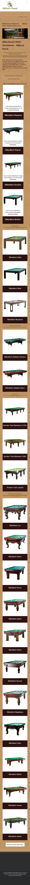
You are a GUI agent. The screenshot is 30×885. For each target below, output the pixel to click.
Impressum (11, 875)
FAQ (5, 874)
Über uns (11, 874)
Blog (19, 874)
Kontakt (19, 875)
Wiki (8, 874)
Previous (21, 16)
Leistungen (25, 872)
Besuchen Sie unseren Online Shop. (15, 844)
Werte (17, 874)
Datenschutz (15, 875)
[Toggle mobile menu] (27, 2)
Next (26, 16)
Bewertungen (23, 874)
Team (14, 874)
